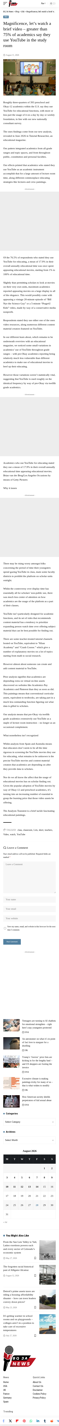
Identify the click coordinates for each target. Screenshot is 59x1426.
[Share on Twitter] (10, 1420)
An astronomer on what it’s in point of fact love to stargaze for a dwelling (38, 1042)
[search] (37, 3)
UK (26, 1050)
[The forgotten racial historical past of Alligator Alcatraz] (47, 1275)
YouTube (21, 834)
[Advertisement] (29, 221)
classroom (27, 830)
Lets (36, 830)
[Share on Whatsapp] (31, 1420)
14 (37, 1186)
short (41, 830)
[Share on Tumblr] (44, 1420)
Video (6, 834)
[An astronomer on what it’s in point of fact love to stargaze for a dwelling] (11, 1043)
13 (29, 1186)
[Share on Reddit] (51, 1420)
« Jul (5, 1222)
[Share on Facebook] (3, 1420)
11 (14, 1186)
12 (22, 1186)
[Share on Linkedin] (37, 1420)
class (20, 830)
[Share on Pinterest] (24, 1420)
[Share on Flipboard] (17, 1420)
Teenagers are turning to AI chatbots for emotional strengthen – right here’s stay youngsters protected (39, 1024)
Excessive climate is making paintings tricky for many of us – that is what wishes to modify (37, 1082)
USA (6, 17)
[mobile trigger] (6, 3)
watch (12, 834)
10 (7, 1186)
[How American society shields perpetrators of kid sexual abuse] (11, 1101)
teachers (48, 830)
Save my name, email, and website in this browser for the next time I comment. (31, 928)
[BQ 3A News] (13, 3)
